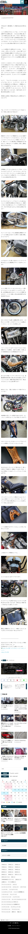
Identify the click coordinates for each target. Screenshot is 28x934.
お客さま (18, 879)
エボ (15, 884)
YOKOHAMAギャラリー (8, 879)
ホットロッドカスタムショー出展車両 (10, 904)
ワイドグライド (6, 909)
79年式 (17, 869)
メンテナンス (10, 11)
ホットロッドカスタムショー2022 (10, 901)
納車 (14, 911)
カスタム (15, 887)
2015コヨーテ (5, 877)
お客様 (4, 882)
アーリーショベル (6, 884)
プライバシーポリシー (16, 925)
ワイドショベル (6, 911)
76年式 (17, 867)
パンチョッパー (6, 899)
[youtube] (16, 923)
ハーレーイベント (6, 896)
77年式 (4, 869)
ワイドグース (15, 909)
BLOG (4, 11)
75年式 (10, 867)
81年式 (10, 872)
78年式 (10, 869)
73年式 (17, 864)
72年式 (10, 864)
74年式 (4, 867)
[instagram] (14, 923)
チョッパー (13, 894)
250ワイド (18, 874)
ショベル (4, 889)
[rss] (17, 923)
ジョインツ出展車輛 (19, 891)
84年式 (10, 874)
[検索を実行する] (25, 768)
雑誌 (19, 911)
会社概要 (9, 925)
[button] (4, 680)
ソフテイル (5, 894)
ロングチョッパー (15, 906)
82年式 (17, 872)
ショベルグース (13, 889)
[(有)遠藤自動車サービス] (4, 2)
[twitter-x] (12, 923)
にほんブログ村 (5, 652)
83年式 (4, 874)
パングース (16, 896)
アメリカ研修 (12, 882)
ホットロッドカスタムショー (19, 899)
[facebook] (10, 923)
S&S (13, 877)
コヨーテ (23, 887)
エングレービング (6, 887)
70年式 (4, 864)
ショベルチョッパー (7, 891)
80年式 (4, 872)
